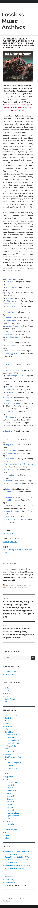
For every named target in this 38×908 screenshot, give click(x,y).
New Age (8, 754)
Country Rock (11, 791)
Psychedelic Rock (12, 587)
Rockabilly (10, 824)
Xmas (7, 835)
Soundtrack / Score (11, 830)
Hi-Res (7, 688)
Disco (7, 724)
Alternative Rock (12, 782)
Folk (6, 729)
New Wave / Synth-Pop (13, 757)
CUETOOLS (11, 533)
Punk (8, 818)
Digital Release (10, 699)
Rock (6, 779)
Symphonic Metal (13, 743)
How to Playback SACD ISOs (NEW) (17, 857)
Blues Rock (10, 785)
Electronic (8, 726)
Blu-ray (7, 693)
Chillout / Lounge (11, 715)
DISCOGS (13, 541)
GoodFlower (9, 585)
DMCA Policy (9, 880)
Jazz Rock (10, 805)
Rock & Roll (9, 821)
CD (6, 702)
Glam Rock (10, 796)
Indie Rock (10, 802)
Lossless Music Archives (13, 21)
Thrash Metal (11, 746)
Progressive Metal (13, 740)
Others (7, 838)
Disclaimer (8, 877)
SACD (7, 691)
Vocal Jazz (10, 752)
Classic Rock (11, 788)
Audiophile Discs (10, 672)
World (7, 832)
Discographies (10, 674)
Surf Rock (10, 827)
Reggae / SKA (9, 777)
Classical (8, 718)
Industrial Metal (12, 735)
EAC (4, 533)
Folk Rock (10, 793)
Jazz (6, 749)
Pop (6, 760)
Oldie (8, 771)
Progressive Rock (13, 813)
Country (7, 721)
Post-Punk (10, 810)
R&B (6, 774)
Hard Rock (10, 799)
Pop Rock (10, 807)
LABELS (6, 541)
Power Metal (11, 738)
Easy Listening (12, 768)
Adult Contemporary (14, 763)
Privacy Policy (10, 882)
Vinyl (6, 696)
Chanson (10, 765)
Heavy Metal (9, 732)
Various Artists (23, 587)
